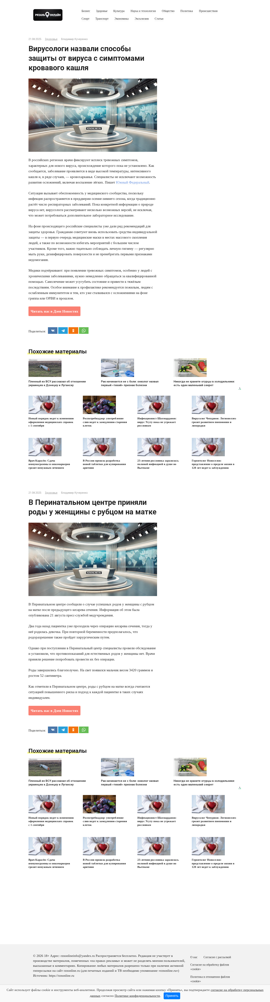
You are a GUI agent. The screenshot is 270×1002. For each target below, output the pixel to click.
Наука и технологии (143, 11)
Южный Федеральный (132, 182)
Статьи (159, 18)
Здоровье (101, 11)
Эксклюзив (142, 18)
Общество (168, 11)
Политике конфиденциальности (137, 996)
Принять (171, 996)
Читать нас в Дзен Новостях (54, 311)
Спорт (85, 18)
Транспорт (102, 18)
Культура (119, 11)
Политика (186, 11)
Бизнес (86, 11)
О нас (193, 957)
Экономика (121, 18)
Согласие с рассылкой (217, 957)
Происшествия (208, 11)
